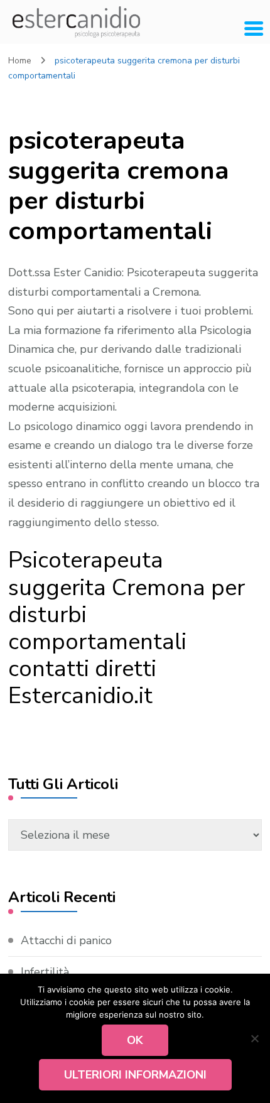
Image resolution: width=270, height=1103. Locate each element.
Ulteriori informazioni (135, 1074)
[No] (254, 1038)
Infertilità (45, 971)
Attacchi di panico (66, 940)
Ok (135, 1040)
